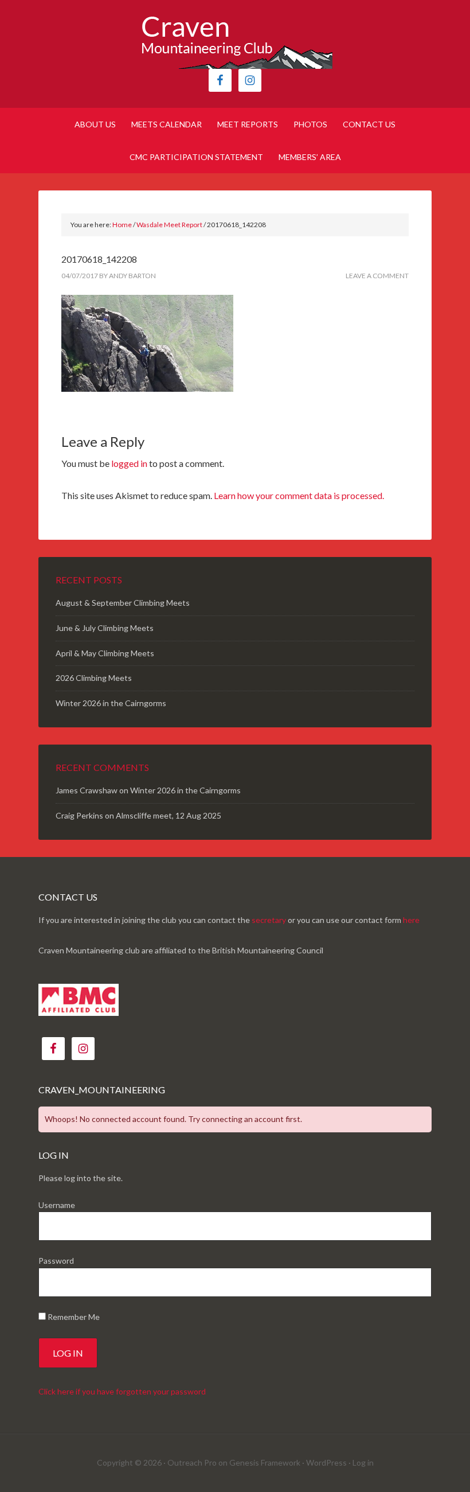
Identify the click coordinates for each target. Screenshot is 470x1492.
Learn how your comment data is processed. (299, 495)
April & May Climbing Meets (105, 653)
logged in (129, 463)
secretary (269, 920)
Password (56, 1260)
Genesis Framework (264, 1462)
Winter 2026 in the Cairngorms (111, 703)
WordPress (326, 1462)
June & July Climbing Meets (105, 628)
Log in (363, 1462)
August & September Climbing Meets (123, 602)
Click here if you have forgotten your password (122, 1391)
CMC (235, 40)
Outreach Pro (192, 1462)
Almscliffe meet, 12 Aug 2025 (168, 815)
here (411, 920)
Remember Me (73, 1317)
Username (56, 1205)
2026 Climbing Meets (94, 678)
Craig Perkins (79, 815)
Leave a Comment (377, 275)
